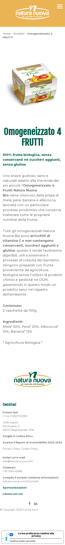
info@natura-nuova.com (18, 461)
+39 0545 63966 (12, 471)
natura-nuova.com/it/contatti (21, 481)
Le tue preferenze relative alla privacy (36, 534)
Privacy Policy (11, 448)
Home (7, 33)
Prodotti (19, 33)
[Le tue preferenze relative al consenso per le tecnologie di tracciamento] (6, 538)
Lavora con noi (13, 494)
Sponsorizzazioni (15, 487)
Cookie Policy (29, 448)
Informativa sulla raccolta (19, 540)
